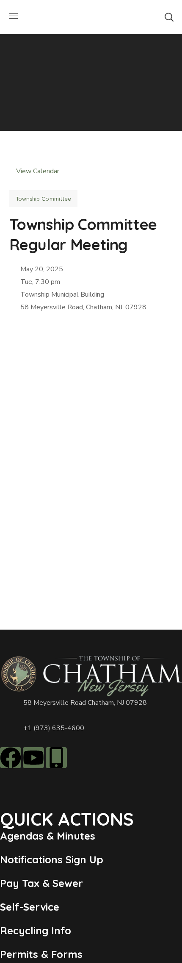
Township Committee (44, 198)
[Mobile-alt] (56, 757)
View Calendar (36, 171)
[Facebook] (10, 757)
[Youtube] (33, 757)
